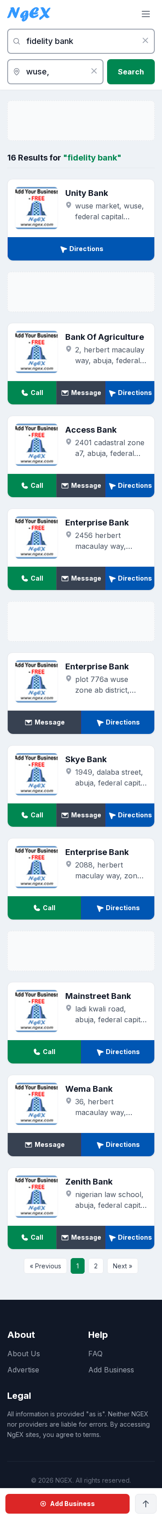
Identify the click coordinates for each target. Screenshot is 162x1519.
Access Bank (91, 429)
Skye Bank (86, 759)
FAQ (95, 1353)
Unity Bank (86, 193)
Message (86, 392)
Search (131, 71)
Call (37, 392)
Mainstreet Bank (98, 996)
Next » (122, 1266)
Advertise (23, 1369)
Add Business (111, 1369)
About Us (23, 1353)
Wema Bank (88, 1089)
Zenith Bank (88, 1181)
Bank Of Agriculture (104, 337)
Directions (86, 248)
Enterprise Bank (97, 522)
